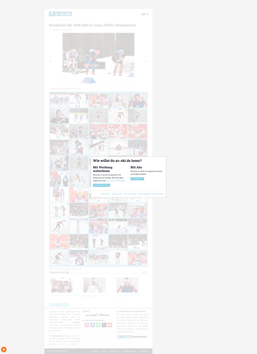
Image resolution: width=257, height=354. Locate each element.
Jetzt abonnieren (137, 179)
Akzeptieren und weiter (101, 185)
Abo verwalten (130, 194)
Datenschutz (117, 194)
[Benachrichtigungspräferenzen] (4, 349)
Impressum (105, 194)
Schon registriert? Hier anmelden (151, 194)
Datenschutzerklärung (115, 181)
